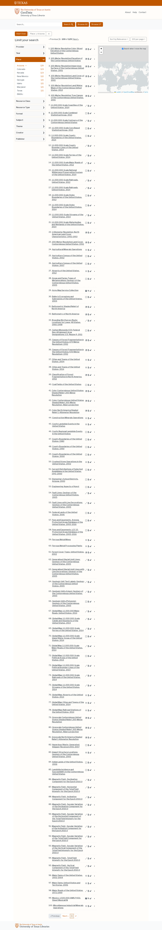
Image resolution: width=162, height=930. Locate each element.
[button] (101, 48)
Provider (20, 47)
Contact (142, 12)
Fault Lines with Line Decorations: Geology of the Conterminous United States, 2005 (67, 504)
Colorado (21, 69)
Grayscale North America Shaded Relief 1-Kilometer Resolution (67, 738)
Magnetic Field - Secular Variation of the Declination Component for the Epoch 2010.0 (67, 806)
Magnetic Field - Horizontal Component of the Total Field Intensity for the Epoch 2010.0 (66, 789)
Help (135, 12)
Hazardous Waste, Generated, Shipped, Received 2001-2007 (66, 746)
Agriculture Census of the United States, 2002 (67, 256)
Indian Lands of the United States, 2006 (67, 763)
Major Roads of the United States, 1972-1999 (67, 891)
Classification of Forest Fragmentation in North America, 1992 (67, 376)
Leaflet (118, 92)
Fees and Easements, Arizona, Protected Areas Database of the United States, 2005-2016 (67, 522)
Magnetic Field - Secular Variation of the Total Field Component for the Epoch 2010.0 (67, 838)
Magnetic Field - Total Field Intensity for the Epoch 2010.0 (66, 859)
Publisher (20, 139)
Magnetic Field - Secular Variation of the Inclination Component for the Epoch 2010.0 (67, 828)
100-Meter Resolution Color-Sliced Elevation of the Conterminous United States (66, 50)
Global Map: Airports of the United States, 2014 (67, 696)
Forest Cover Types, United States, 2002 (68, 553)
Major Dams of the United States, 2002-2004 (67, 876)
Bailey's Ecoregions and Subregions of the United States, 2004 (67, 298)
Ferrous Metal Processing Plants (67, 546)
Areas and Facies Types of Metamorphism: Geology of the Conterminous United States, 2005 (66, 281)
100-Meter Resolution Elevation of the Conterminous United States (66, 59)
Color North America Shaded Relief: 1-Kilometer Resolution (65, 411)
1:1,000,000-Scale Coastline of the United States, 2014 (67, 106)
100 (138, 39)
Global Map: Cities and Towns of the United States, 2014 (68, 703)
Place (18, 59)
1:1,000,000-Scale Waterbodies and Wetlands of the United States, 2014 (68, 224)
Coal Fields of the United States (66, 384)
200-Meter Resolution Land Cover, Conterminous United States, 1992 (68, 243)
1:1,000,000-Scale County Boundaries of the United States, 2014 (66, 137)
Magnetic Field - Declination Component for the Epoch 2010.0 (67, 780)
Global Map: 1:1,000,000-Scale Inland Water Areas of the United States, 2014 (67, 638)
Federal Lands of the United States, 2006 (64, 513)
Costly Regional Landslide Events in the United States (67, 432)
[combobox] (38, 24)
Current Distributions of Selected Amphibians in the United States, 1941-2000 (67, 471)
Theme (19, 126)
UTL (32, 926)
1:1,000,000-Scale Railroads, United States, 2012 (65, 181)
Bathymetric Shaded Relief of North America (65, 307)
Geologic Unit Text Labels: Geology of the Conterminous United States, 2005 (68, 583)
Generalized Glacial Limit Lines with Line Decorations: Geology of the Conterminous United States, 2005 (68, 572)
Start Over (21, 34)
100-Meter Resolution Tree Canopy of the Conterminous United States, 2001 (67, 97)
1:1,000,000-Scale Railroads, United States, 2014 (65, 188)
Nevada (20, 73)
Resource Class (23, 101)
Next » (76, 39)
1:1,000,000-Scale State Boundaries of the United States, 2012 (67, 197)
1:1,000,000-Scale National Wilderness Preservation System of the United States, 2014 (67, 172)
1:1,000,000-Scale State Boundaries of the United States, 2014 (67, 207)
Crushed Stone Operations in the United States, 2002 (67, 462)
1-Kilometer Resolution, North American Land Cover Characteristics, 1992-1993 (65, 234)
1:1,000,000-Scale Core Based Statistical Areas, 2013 (66, 129)
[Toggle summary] (94, 49)
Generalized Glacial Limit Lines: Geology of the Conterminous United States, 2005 (66, 561)
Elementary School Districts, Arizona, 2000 (65, 480)
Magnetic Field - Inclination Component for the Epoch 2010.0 (67, 798)
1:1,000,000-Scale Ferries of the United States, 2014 (66, 156)
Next (65, 916)
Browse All (82, 24)
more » (20, 94)
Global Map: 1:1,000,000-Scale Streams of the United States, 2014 (66, 687)
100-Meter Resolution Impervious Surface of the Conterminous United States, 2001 (67, 68)
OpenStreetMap (128, 92)
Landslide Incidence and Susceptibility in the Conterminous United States (68, 771)
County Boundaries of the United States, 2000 (67, 455)
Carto (146, 92)
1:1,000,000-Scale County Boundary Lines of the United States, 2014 (65, 147)
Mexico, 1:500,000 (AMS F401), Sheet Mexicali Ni (66, 899)
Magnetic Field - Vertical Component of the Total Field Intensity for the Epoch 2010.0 (66, 867)
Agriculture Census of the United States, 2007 (67, 264)
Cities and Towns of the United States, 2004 (66, 360)
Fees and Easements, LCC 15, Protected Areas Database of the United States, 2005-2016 (67, 532)
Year (18, 53)
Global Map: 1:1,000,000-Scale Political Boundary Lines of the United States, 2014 (66, 667)
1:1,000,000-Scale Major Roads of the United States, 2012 (67, 163)
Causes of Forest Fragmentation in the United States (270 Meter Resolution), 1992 (68, 342)
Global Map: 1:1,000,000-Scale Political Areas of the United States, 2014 (66, 657)
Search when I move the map (134, 48)
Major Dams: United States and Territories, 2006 (66, 884)
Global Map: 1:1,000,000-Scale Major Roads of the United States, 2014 (67, 647)
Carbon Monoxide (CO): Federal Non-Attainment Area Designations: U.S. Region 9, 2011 (67, 332)
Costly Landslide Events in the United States (66, 425)
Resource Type (23, 107)
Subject (19, 120)
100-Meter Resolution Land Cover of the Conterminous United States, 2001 (67, 78)
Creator (19, 133)
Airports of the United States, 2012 (66, 272)
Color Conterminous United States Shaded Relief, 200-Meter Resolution (68, 392)
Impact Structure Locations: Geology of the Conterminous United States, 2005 (65, 754)
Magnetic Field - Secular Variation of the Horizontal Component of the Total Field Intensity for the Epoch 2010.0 (67, 817)
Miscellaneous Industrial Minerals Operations (68, 906)
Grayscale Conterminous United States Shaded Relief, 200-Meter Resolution (67, 719)
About (128, 12)
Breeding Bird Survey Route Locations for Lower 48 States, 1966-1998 (66, 322)
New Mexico (22, 76)
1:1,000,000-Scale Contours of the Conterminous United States (67, 121)
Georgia (20, 80)
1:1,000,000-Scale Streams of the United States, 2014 (67, 216)
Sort (118, 39)
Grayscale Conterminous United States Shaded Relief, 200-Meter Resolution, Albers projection (67, 729)
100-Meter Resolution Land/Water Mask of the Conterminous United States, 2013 (67, 87)
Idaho (19, 83)
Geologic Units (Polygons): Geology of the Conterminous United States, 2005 (65, 603)
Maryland (21, 87)
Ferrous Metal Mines (61, 539)
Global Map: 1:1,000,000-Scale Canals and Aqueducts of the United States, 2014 (66, 620)
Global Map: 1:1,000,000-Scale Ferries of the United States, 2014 (68, 629)
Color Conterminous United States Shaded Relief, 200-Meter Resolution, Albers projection (68, 402)
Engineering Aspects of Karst (65, 486)
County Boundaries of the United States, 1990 (67, 447)
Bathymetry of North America (65, 314)
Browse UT (96, 24)
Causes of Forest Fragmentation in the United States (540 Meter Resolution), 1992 (68, 351)
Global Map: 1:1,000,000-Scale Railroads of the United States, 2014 (66, 677)
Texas (19, 91)
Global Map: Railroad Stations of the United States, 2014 (66, 711)
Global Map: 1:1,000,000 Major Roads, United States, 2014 (65, 612)
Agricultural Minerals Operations (67, 249)
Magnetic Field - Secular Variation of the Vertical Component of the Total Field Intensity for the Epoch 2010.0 (67, 849)
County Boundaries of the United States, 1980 (67, 440)
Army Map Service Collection (65, 290)
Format (19, 114)
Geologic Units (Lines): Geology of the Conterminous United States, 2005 (67, 593)
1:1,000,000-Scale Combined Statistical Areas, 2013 (64, 114)
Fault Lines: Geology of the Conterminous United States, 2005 (65, 495)
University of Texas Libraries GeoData (32, 13)
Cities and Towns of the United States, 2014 (66, 368)
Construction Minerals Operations (67, 418)
